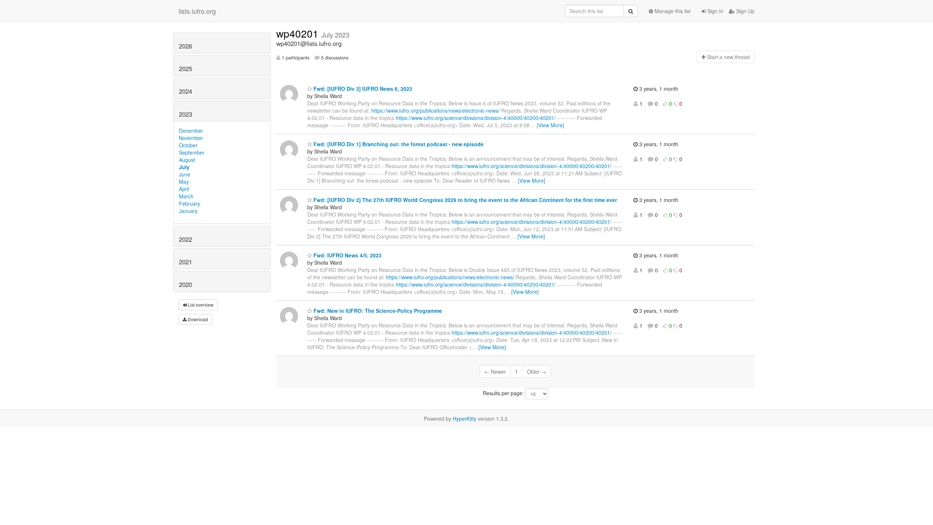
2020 (185, 284)
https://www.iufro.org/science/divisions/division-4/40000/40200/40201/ (476, 117)
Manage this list (672, 11)
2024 (185, 91)
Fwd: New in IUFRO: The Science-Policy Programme (377, 310)
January (188, 210)
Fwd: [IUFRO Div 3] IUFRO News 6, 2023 (362, 88)
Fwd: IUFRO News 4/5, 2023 (347, 255)
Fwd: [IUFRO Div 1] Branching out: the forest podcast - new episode (398, 144)
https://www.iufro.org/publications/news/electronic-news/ (435, 110)
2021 (185, 261)
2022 (185, 239)
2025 (185, 68)
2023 (185, 114)
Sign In (714, 11)
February (189, 203)
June (184, 174)
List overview (200, 305)
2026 (185, 46)
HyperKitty (464, 418)
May (184, 181)
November (191, 137)
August (187, 159)
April (184, 188)
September (191, 152)
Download (197, 319)
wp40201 (298, 33)
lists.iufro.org (197, 11)
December (191, 130)
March (186, 196)
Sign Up (744, 11)
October (188, 145)
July (184, 167)
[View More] (550, 125)
